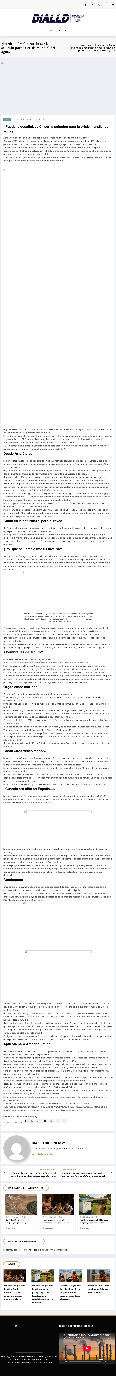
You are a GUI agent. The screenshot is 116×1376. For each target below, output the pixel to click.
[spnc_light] (65, 29)
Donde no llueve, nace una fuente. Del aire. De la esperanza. (98, 1289)
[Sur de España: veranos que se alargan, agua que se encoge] (21, 1204)
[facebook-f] (85, 4)
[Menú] (50, 29)
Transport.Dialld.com (37, 1359)
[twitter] (31, 1121)
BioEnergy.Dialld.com (10, 1356)
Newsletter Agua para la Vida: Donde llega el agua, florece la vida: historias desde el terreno (70, 1292)
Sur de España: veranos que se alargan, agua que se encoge (17, 1221)
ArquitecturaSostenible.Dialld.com (21, 1362)
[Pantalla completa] (112, 1362)
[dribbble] (99, 4)
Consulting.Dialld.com (46, 1356)
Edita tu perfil (70, 1148)
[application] (87, 1348)
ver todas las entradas (42, 1154)
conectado (31, 1249)
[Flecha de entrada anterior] (4, 1173)
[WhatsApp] (58, 1121)
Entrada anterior (48, 1169)
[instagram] (106, 4)
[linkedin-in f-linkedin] (92, 4)
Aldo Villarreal (13, 1217)
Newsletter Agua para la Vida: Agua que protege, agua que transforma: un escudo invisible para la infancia (94, 1221)
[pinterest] (51, 1121)
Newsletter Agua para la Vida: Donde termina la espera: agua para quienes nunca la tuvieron (56, 1221)
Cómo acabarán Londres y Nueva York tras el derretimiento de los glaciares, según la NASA (33, 1174)
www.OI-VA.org (45, 1362)
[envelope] (44, 1121)
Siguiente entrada (68, 1169)
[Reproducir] (62, 1362)
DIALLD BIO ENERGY (24, 119)
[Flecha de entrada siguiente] (112, 1173)
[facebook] (26, 1121)
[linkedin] (38, 1121)
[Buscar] (58, 29)
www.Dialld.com (28, 1356)
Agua (7, 119)
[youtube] (113, 4)
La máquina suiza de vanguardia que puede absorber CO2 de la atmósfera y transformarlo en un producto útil (84, 1175)
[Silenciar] (108, 1362)
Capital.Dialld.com (18, 1359)
